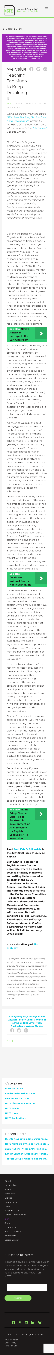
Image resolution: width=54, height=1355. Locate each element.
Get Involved (10, 1185)
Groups (8, 1198)
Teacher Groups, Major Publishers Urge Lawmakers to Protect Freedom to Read (27, 1159)
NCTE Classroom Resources (20, 1103)
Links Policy (10, 1343)
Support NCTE (11, 1211)
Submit (18, 1298)
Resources (9, 1194)
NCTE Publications (15, 1118)
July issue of (39, 128)
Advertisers (10, 1236)
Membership (10, 1202)
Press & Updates (12, 1232)
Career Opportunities (15, 1215)
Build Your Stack (14, 1089)
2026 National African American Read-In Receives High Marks (27, 1149)
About (7, 1181)
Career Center (11, 1240)
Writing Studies (34, 1026)
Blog (6, 1219)
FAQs (7, 1206)
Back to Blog (14, 29)
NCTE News (11, 1113)
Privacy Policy (11, 1340)
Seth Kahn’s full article (28, 849)
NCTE (9, 104)
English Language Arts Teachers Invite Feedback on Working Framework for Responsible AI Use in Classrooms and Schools (27, 1154)
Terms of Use (10, 1346)
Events (7, 1189)
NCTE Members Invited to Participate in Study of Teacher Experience (27, 1144)
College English (17, 1017)
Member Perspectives (17, 1099)
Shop (7, 1223)
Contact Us (10, 1227)
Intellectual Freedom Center (20, 1094)
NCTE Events (12, 1108)
